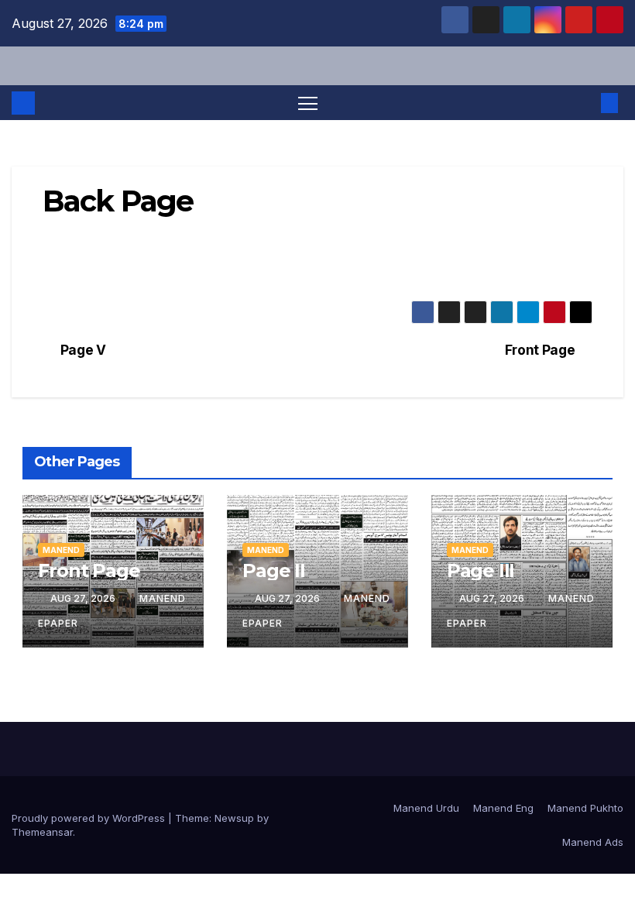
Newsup (234, 818)
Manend (61, 550)
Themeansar (42, 832)
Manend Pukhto (585, 808)
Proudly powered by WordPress (90, 818)
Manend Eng (503, 808)
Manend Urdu (426, 808)
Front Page (540, 350)
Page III (480, 570)
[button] (584, 103)
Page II (273, 570)
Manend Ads (592, 842)
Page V (83, 350)
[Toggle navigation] (308, 103)
